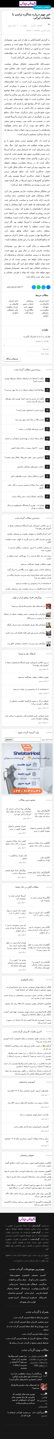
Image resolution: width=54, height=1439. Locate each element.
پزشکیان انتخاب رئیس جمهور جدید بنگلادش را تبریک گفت (29, 570)
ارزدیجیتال (25, 1288)
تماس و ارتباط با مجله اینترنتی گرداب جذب (30, 1317)
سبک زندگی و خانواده (17, 1280)
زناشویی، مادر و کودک (37, 1280)
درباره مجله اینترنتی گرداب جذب (35, 1334)
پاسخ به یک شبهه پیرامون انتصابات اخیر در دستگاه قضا (30, 1188)
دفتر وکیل (43, 1297)
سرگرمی (43, 1284)
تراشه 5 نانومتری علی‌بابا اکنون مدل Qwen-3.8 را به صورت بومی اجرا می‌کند (28, 1021)
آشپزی (42, 1275)
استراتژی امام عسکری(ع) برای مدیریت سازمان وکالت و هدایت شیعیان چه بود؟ (29, 576)
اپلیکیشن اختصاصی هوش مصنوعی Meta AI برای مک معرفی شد (28, 1005)
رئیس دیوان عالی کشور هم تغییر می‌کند (28, 1194)
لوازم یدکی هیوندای (28, 1302)
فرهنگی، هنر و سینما (28, 1284)
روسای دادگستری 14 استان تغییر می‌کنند (27, 1203)
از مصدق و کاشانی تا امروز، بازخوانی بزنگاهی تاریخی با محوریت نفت (29, 549)
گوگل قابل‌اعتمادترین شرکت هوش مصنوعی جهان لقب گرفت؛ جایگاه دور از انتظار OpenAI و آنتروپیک (27, 1013)
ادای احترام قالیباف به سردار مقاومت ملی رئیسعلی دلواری (28, 589)
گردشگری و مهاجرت (39, 1288)
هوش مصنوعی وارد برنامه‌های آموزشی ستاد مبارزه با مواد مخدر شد (28, 1178)
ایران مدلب (29, 1293)
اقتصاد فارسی (42, 1293)
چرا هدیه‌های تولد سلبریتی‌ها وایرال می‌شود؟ (28, 606)
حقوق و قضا (15, 1275)
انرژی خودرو (14, 1297)
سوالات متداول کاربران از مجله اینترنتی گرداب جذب (27, 1338)
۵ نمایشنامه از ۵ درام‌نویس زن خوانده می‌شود (33, 583)
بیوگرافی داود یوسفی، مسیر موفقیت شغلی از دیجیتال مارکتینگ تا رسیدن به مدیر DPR (27, 616)
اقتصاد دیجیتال (13, 1288)
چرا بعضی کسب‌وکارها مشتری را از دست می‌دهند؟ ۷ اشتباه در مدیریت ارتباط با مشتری (29, 1056)
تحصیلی (34, 1275)
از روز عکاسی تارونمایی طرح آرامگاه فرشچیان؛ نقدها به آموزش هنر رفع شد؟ (29, 527)
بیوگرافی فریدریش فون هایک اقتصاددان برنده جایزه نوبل (28, 635)
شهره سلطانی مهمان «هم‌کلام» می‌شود (36, 564)
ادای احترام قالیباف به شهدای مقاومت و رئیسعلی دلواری (29, 534)
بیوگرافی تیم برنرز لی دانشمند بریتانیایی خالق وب (26, 644)
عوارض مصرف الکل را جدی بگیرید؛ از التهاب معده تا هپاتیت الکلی (28, 540)
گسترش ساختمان (15, 1293)
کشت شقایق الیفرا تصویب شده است (28, 1164)
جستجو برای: (47, 739)
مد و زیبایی (13, 1284)
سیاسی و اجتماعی (42, 7)
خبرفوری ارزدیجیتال (29, 1297)
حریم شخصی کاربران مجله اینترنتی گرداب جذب (28, 1322)
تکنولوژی (25, 1275)
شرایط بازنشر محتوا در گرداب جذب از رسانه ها (29, 1343)
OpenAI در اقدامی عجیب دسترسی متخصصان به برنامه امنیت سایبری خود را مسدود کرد (27, 996)
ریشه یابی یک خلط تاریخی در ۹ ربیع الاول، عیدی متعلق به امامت (29, 557)
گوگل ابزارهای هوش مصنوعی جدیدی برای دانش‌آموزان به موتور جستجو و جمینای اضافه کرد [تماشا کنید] (29, 988)
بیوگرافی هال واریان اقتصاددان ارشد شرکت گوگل (26, 625)
